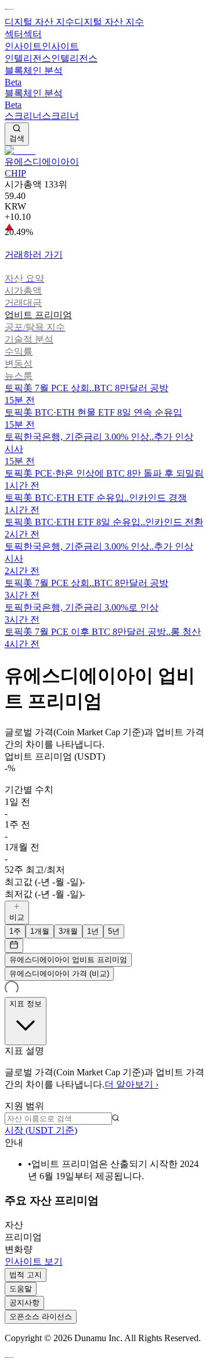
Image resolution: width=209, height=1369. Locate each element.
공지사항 (24, 1302)
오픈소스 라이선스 (40, 1316)
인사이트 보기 (34, 1261)
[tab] (104, 279)
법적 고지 (25, 1274)
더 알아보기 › (131, 1084)
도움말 (20, 1288)
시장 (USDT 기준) (41, 1130)
